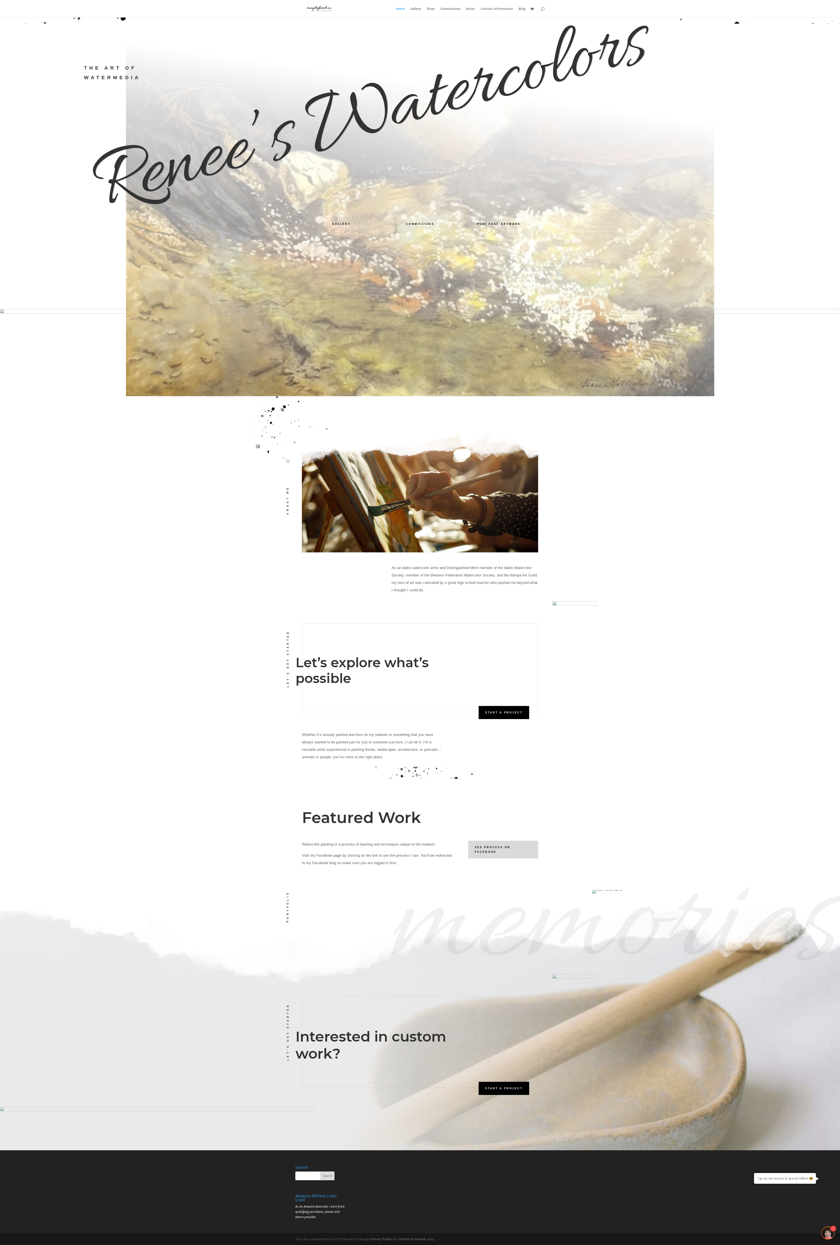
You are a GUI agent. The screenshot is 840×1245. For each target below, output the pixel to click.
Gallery (415, 9)
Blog (522, 9)
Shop (430, 9)
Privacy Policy (381, 1239)
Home (400, 9)
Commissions (450, 9)
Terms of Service (412, 1239)
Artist (470, 9)
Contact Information (497, 9)
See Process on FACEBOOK (492, 849)
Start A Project (504, 712)
